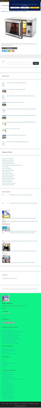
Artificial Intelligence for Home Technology (10, 343)
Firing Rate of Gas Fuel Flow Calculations (10, 336)
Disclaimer (4, 366)
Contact (3, 361)
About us (7, 403)
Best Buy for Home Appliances (8, 158)
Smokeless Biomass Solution (7, 330)
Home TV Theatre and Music (7, 173)
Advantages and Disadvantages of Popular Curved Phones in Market (23, 218)
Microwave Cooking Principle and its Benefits (14, 11)
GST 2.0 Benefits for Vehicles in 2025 (10, 278)
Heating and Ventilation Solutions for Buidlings (11, 338)
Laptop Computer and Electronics (8, 175)
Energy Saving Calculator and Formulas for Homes (11, 335)
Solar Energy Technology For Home (9, 183)
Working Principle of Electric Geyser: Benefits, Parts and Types (22, 203)
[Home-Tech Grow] (1, 1)
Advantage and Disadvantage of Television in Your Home (21, 262)
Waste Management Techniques (8, 184)
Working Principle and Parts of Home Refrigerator (19, 194)
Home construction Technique (8, 170)
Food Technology (5, 166)
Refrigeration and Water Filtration (8, 178)
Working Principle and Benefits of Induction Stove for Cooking (22, 231)
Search (3, 61)
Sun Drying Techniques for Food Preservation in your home (26, 241)
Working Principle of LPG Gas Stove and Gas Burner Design (26, 221)
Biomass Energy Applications (7, 160)
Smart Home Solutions (24, 403)
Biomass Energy (31, 403)
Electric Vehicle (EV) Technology (8, 163)
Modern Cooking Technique (7, 176)
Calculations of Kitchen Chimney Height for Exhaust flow (13, 331)
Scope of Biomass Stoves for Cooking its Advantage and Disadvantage (23, 251)
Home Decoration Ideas (6, 171)
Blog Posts (4, 359)
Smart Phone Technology (7, 181)
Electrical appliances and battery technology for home (12, 165)
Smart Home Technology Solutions (8, 340)
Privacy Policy (5, 364)
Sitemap (3, 316)
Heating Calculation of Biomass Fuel (9, 341)
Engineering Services (16, 403)
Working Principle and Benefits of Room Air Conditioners (21, 232)
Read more (9, 48)
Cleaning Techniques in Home (8, 162)
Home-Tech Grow (7, 1)
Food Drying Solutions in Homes (8, 333)
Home (3, 253)
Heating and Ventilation (6, 168)
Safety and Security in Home (7, 179)
